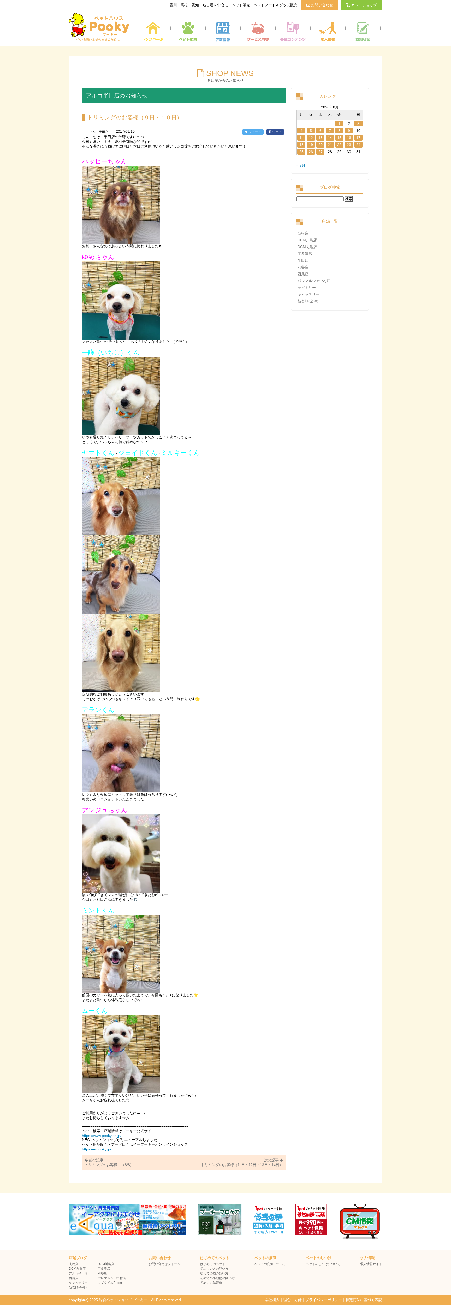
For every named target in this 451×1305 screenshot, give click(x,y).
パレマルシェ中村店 (314, 281)
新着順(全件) (308, 301)
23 (349, 145)
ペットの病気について (270, 1264)
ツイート (254, 132)
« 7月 (300, 165)
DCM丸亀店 (307, 247)
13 (320, 138)
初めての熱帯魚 (211, 1283)
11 (301, 138)
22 (339, 145)
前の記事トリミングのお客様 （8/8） (109, 1162)
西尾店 (303, 274)
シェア (276, 132)
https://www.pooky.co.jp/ (101, 1135)
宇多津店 (305, 253)
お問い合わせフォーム (164, 1264)
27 (320, 152)
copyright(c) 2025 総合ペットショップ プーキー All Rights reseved (125, 1300)
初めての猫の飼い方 (214, 1273)
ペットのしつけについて (323, 1264)
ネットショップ (364, 5)
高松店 (303, 233)
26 (311, 152)
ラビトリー (307, 287)
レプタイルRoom (110, 1283)
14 (330, 138)
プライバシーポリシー (323, 1300)
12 (311, 138)
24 (358, 145)
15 (339, 138)
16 (349, 138)
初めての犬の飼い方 (214, 1269)
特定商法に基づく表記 (364, 1300)
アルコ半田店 (78, 1273)
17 (358, 138)
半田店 (303, 260)
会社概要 (272, 1300)
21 (330, 145)
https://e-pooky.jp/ (96, 1149)
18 (301, 145)
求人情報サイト (371, 1264)
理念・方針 (292, 1300)
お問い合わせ (321, 5)
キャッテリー (308, 294)
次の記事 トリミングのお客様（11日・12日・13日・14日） (242, 1162)
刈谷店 (303, 267)
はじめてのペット (212, 1264)
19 (311, 145)
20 (320, 145)
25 (301, 152)
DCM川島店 (307, 240)
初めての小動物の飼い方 (217, 1278)
